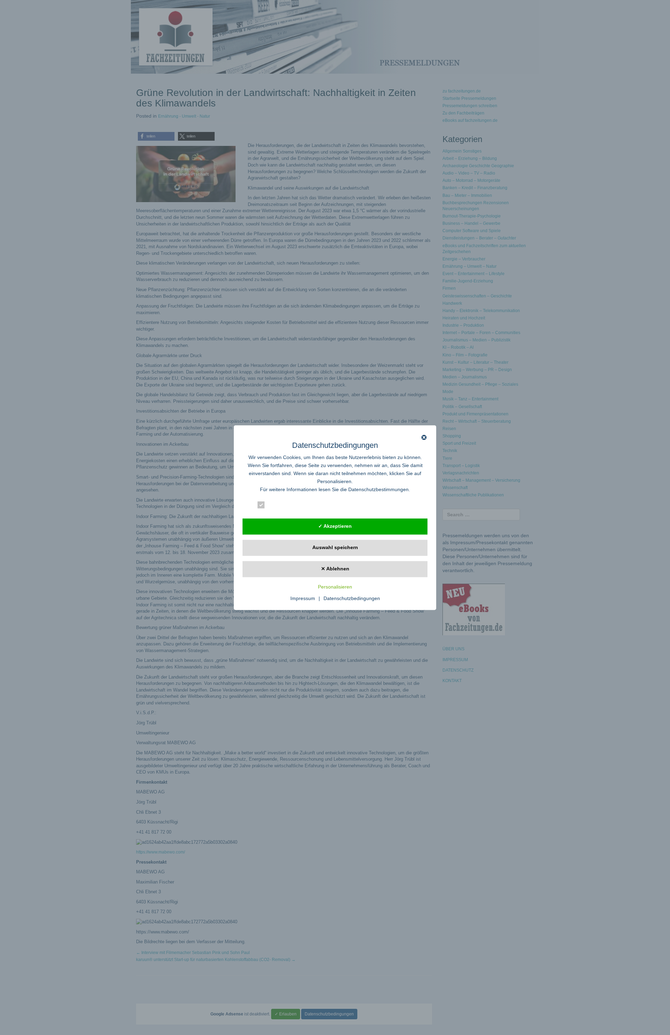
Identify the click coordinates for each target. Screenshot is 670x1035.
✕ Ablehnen (335, 568)
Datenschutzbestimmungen (378, 489)
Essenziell (281, 506)
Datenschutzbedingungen (351, 598)
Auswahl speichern (335, 547)
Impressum (302, 598)
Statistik (332, 506)
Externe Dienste (392, 506)
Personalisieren (335, 587)
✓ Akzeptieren (335, 526)
